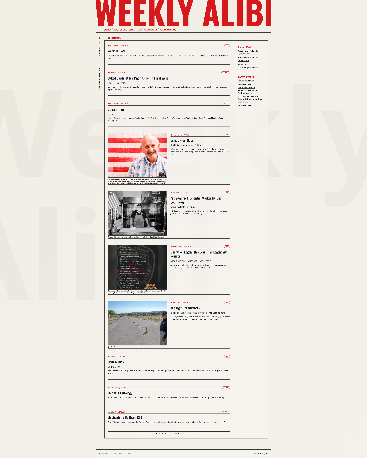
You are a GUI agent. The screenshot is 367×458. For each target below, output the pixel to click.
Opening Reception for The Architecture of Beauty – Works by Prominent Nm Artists (249, 90)
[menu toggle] (100, 29)
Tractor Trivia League (244, 84)
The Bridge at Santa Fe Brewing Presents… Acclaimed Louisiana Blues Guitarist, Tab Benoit (250, 99)
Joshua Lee (111, 72)
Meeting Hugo (242, 64)
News (107, 29)
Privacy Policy (103, 454)
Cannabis (226, 73)
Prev (155, 433)
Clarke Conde (175, 135)
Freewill (226, 388)
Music (123, 29)
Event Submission (168, 29)
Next (182, 433)
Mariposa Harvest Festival (246, 81)
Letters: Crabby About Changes (248, 67)
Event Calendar (151, 29)
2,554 (177, 433)
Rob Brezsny (112, 387)
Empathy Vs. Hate (243, 61)
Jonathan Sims (175, 302)
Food (139, 29)
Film (115, 29)
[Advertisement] (250, 140)
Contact (113, 454)
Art (131, 29)
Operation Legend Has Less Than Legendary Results (248, 52)
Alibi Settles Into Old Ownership (248, 57)
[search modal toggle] (266, 29)
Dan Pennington (176, 246)
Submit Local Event (124, 454)
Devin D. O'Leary (113, 45)
